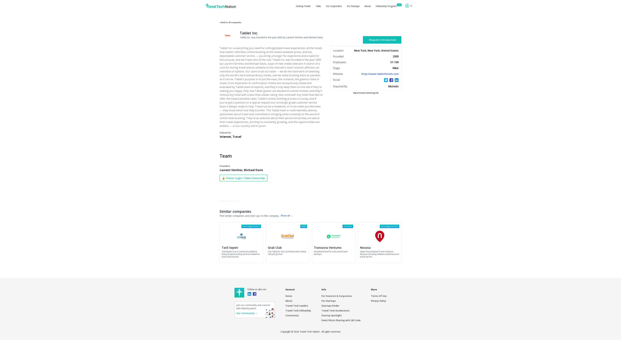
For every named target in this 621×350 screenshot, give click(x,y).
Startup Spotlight (331, 315)
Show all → (287, 215)
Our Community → (246, 313)
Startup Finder (303, 6)
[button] (409, 5)
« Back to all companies (230, 22)
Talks (318, 6)
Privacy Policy (378, 300)
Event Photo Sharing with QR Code (340, 320)
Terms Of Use (379, 296)
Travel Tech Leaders (296, 305)
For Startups (353, 6)
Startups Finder (330, 305)
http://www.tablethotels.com (380, 74)
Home (288, 296)
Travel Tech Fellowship (298, 310)
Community (292, 315)
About (368, 6)
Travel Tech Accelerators (335, 310)
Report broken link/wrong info (366, 93)
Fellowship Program (386, 6)
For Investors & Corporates (336, 296)
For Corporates (334, 6)
